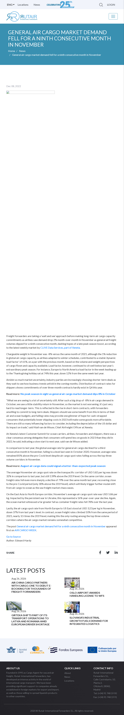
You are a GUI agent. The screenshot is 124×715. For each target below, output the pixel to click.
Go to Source (13, 536)
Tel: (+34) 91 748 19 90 (105, 693)
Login (111, 4)
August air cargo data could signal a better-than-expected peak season (63, 465)
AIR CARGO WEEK (25, 530)
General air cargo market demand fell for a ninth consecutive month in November (61, 526)
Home (11, 50)
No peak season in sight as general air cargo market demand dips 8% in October (68, 393)
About (67, 673)
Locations (23, 4)
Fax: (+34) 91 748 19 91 (105, 697)
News (37, 4)
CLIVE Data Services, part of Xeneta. (60, 347)
